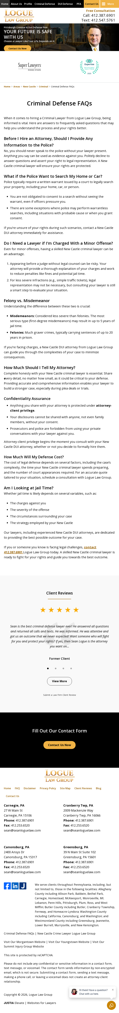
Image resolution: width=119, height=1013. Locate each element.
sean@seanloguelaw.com (22, 830)
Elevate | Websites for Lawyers (30, 1003)
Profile (28, 4)
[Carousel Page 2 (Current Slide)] (56, 668)
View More (59, 681)
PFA (79, 4)
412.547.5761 (103, 20)
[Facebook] (7, 885)
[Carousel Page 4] (71, 668)
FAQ (17, 788)
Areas (16, 86)
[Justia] (22, 885)
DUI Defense (65, 4)
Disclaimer (30, 788)
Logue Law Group (40, 994)
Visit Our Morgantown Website (24, 942)
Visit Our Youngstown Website (68, 942)
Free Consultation (100, 11)
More (111, 4)
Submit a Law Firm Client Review (59, 694)
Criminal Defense (45, 4)
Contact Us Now (17, 48)
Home (4, 4)
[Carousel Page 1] (48, 668)
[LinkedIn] (15, 885)
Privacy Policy (48, 788)
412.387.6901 (103, 15)
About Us (16, 4)
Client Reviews (83, 788)
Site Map (65, 788)
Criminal (43, 86)
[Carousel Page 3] (63, 668)
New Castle (29, 86)
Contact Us (91, 4)
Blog (98, 788)
